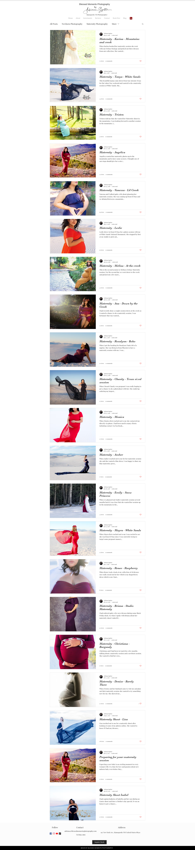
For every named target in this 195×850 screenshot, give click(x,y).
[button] (143, 24)
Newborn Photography (72, 24)
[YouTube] (57, 834)
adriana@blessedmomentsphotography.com (80, 831)
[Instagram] (54, 834)
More (114, 24)
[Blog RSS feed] (131, 18)
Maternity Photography (97, 24)
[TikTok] (60, 834)
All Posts (54, 24)
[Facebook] (51, 834)
